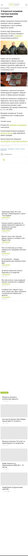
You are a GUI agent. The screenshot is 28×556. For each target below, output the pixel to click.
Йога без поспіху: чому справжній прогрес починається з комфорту (13, 281)
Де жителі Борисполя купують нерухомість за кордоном (12, 271)
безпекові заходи (6, 133)
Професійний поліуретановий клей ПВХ (12, 488)
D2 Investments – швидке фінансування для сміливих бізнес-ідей (14, 261)
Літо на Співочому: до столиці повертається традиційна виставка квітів (14, 249)
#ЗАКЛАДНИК (11, 149)
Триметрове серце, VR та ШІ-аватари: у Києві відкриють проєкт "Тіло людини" (14, 213)
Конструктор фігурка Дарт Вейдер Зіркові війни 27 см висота (14, 420)
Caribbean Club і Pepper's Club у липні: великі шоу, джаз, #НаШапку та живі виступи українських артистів (14, 292)
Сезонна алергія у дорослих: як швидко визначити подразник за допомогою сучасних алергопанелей (13, 226)
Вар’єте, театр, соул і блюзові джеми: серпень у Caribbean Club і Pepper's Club (13, 238)
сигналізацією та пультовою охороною (14, 141)
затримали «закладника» (18, 125)
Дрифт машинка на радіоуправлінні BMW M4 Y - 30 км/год (13, 465)
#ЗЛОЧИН (17, 149)
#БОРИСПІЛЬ (4, 150)
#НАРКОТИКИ (4, 149)
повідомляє (18, 36)
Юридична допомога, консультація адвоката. (10, 398)
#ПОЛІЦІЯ (22, 149)
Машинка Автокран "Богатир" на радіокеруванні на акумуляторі (13, 442)
